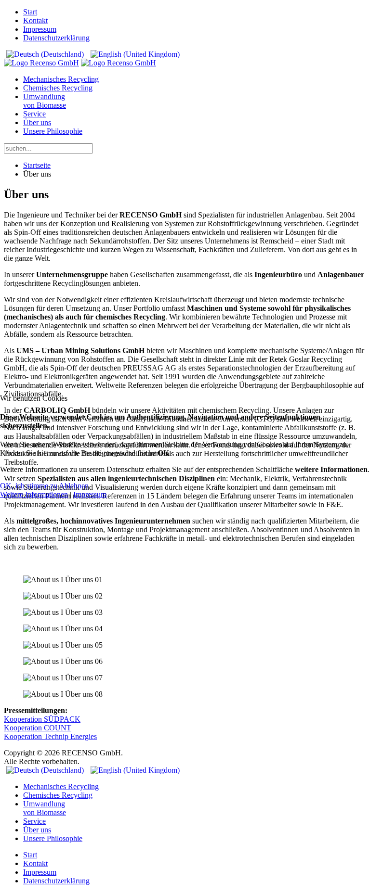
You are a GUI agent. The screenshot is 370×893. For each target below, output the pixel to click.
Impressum (89, 494)
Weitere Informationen (34, 494)
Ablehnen (74, 486)
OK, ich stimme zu (28, 486)
